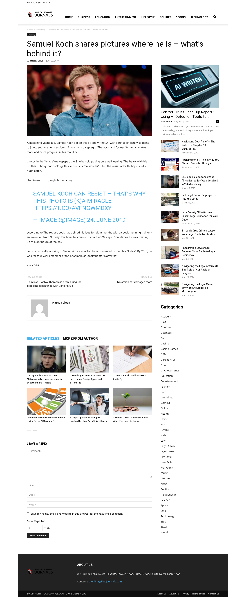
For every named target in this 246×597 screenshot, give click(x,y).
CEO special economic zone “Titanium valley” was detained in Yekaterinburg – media (44, 379)
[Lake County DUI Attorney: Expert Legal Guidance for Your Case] (170, 217)
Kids (163, 435)
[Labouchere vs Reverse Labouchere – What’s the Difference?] (46, 401)
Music (164, 473)
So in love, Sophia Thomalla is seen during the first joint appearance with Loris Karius (54, 283)
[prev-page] (29, 428)
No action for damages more (134, 282)
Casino (165, 343)
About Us (161, 593)
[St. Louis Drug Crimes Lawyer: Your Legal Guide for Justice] (170, 235)
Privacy (185, 593)
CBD (163, 354)
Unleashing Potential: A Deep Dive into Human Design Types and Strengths (88, 379)
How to (165, 424)
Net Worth (167, 478)
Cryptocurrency (170, 370)
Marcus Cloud (36, 60)
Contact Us (213, 593)
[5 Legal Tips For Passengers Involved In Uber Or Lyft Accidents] (89, 401)
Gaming (165, 403)
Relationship (168, 494)
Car (163, 338)
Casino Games (169, 349)
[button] (215, 17)
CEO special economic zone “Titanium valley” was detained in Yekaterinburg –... (200, 181)
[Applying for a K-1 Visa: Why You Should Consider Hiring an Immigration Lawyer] (170, 164)
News (164, 483)
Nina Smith (166, 121)
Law (163, 440)
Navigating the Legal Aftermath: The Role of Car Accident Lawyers (200, 270)
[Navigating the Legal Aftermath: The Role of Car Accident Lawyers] (170, 270)
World (164, 532)
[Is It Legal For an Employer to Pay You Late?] (170, 199)
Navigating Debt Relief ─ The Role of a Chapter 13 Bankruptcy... (198, 145)
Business (84, 17)
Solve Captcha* (36, 521)
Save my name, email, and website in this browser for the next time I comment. (77, 513)
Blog (163, 322)
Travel (164, 527)
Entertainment (125, 17)
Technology (199, 17)
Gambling (167, 397)
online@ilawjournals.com (106, 581)
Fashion (165, 386)
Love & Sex (167, 462)
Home (69, 17)
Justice (165, 430)
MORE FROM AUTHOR (80, 338)
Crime (164, 365)
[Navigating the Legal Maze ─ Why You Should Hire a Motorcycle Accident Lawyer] (170, 288)
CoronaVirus (168, 359)
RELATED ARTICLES (43, 338)
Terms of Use (198, 593)
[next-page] (35, 428)
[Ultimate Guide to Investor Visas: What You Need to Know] (132, 401)
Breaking (40, 29)
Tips (163, 521)
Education (102, 17)
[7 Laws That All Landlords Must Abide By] (132, 359)
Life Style (148, 17)
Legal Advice (168, 446)
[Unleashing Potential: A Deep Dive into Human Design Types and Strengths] (89, 359)
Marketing (167, 467)
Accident (166, 316)
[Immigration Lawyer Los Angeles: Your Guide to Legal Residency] (170, 252)
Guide (164, 408)
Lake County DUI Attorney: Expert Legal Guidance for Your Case (200, 216)
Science (165, 500)
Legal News (168, 451)
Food (164, 392)
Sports (181, 17)
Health (165, 413)
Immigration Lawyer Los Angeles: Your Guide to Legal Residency (199, 251)
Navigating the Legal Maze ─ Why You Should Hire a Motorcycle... (198, 288)
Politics (165, 17)
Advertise (174, 593)
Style (164, 510)
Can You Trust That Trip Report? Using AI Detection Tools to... (187, 114)
